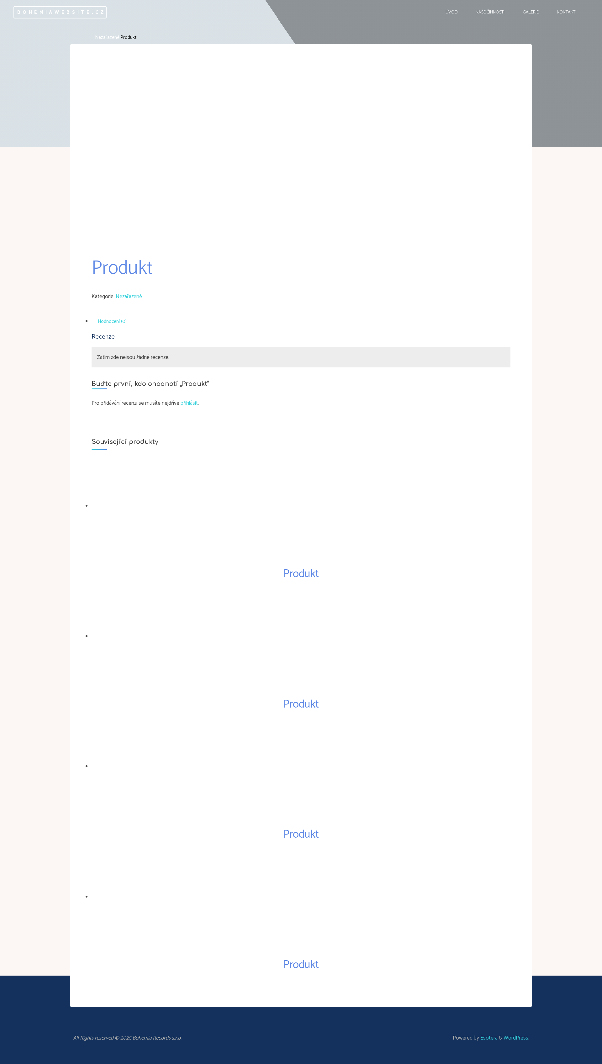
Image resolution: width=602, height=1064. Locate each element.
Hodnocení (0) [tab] (112, 321)
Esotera (488, 1038)
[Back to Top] (577, 1055)
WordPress (516, 1038)
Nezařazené (107, 37)
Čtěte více (300, 514)
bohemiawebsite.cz (61, 12)
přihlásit (189, 403)
